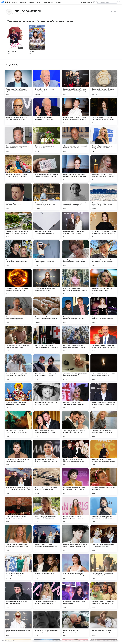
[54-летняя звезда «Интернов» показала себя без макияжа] (46, 510)
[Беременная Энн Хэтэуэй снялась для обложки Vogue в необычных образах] (75, 538)
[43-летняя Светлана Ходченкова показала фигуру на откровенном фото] (103, 168)
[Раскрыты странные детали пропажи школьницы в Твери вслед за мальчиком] (75, 339)
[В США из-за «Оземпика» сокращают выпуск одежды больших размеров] (18, 567)
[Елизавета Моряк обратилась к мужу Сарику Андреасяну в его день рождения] (103, 595)
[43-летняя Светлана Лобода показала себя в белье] (103, 282)
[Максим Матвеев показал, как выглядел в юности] (18, 595)
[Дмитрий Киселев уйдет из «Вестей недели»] (46, 83)
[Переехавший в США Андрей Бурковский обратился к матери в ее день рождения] (18, 83)
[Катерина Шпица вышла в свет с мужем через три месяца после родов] (75, 111)
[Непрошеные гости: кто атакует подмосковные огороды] (18, 339)
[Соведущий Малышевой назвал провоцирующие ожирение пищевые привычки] (103, 83)
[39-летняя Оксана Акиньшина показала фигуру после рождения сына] (18, 310)
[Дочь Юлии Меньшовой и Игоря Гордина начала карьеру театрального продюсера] (103, 538)
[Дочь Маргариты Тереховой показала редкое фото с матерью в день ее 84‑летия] (75, 253)
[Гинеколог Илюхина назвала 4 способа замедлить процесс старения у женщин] (46, 197)
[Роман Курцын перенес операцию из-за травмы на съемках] (18, 453)
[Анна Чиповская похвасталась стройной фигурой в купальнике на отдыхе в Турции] (103, 567)
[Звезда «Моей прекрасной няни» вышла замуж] (103, 481)
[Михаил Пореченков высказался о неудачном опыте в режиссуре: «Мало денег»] (103, 396)
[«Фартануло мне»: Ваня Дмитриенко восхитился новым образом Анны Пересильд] (75, 282)
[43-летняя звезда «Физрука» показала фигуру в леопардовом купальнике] (103, 453)
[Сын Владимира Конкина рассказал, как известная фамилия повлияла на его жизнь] (46, 111)
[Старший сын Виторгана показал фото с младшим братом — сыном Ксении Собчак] (46, 624)
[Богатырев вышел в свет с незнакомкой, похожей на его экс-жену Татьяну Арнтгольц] (18, 253)
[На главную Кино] (7, 2)
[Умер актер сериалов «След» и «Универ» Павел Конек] (18, 197)
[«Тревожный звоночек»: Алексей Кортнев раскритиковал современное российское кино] (75, 140)
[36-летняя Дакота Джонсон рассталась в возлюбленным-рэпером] (103, 510)
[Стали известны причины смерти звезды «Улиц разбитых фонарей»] (103, 367)
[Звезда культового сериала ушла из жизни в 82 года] (46, 396)
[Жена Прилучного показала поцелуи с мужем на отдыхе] (46, 424)
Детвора (32, 51)
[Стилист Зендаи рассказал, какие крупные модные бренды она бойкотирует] (75, 567)
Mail (3, 640)
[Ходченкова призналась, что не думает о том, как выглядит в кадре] (103, 310)
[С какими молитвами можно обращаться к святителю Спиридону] (18, 396)
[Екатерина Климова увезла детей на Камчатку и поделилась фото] (103, 225)
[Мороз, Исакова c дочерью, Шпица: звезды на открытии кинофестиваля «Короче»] (75, 453)
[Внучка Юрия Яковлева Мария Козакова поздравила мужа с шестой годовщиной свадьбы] (46, 453)
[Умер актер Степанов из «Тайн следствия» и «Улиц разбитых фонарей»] (103, 253)
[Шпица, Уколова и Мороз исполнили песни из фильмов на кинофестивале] (46, 538)
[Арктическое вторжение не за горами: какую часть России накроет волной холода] (103, 197)
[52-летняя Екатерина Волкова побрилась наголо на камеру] (75, 481)
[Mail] (2, 2)
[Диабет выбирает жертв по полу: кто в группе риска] (75, 367)
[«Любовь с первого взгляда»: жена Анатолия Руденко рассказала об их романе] (75, 225)
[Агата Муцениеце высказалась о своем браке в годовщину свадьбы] (75, 424)
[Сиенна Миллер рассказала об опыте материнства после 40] (46, 595)
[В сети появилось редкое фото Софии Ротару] (75, 595)
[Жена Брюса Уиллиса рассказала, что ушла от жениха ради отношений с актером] (75, 624)
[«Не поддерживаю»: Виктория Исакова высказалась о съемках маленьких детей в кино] (75, 168)
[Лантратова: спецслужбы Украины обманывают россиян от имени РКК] (46, 339)
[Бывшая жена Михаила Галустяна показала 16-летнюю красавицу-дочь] (75, 83)
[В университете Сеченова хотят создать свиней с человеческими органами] (46, 310)
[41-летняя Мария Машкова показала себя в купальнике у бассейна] (18, 424)
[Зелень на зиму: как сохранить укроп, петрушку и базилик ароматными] (18, 225)
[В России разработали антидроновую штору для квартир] (46, 225)
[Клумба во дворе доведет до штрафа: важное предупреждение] (46, 140)
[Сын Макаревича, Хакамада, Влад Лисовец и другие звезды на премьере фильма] (103, 111)
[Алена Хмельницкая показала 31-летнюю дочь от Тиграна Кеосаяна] (75, 197)
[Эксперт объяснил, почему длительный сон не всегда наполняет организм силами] (103, 624)
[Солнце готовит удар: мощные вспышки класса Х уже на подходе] (18, 282)
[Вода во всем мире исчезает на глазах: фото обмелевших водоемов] (46, 481)
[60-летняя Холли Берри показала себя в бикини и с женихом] (18, 367)
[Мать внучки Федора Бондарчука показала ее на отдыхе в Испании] (18, 481)
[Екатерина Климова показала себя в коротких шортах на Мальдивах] (46, 253)
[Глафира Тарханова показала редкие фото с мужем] (46, 282)
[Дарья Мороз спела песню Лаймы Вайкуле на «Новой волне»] (18, 624)
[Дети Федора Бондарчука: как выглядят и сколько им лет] (18, 111)
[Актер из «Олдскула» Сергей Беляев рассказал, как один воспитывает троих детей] (18, 168)
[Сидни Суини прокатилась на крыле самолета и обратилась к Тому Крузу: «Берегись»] (18, 538)
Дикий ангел (11, 51)
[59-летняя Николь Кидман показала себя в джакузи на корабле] (103, 424)
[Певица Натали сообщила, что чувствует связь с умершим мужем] (75, 396)
